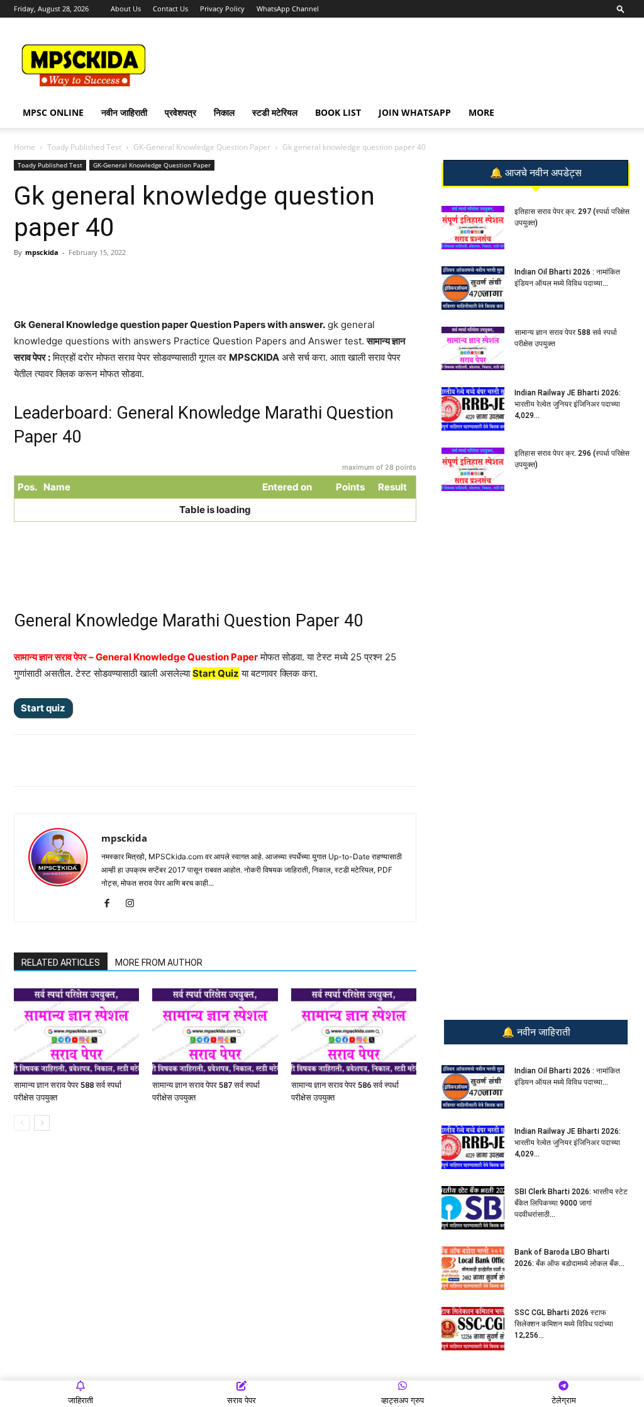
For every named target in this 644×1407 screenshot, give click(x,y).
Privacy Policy (222, 8)
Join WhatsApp (415, 112)
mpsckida (41, 252)
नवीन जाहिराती (124, 112)
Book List (338, 112)
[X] (189, 280)
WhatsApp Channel (288, 8)
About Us (126, 8)
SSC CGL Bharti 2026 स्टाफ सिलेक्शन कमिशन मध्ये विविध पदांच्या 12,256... (563, 1324)
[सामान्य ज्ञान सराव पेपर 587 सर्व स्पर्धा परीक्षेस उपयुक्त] (214, 1031)
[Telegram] (131, 280)
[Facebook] (160, 280)
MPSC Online (53, 112)
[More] (219, 280)
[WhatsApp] (102, 280)
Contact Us (170, 8)
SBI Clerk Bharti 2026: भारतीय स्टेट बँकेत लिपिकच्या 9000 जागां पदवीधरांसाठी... (571, 1203)
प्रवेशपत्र (180, 112)
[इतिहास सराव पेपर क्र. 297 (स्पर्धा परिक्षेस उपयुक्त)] (472, 227)
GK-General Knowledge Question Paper (201, 147)
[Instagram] (134, 904)
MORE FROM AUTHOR (159, 963)
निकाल (224, 112)
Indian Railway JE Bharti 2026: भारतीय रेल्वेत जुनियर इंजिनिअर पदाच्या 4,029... (567, 404)
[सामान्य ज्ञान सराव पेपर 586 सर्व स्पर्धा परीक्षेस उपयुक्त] (353, 1031)
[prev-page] (22, 1123)
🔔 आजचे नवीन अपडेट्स (536, 173)
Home (24, 147)
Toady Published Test (84, 147)
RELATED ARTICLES (60, 963)
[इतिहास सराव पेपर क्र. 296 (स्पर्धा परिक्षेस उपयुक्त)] (472, 469)
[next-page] (42, 1123)
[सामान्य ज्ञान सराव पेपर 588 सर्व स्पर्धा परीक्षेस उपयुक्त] (76, 1031)
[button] (620, 8)
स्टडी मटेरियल (274, 112)
